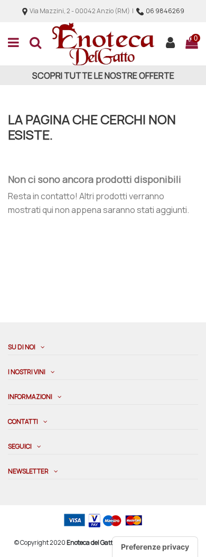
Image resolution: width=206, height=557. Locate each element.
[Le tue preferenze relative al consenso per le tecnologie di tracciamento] (155, 547)
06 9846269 (165, 10)
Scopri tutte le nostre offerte (103, 75)
